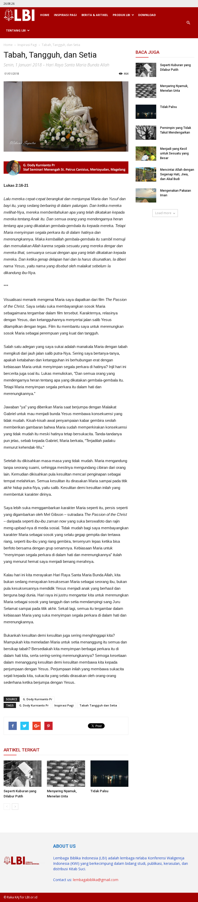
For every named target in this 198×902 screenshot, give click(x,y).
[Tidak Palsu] (109, 773)
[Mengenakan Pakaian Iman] (146, 195)
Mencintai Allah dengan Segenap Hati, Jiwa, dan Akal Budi (177, 174)
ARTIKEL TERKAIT (22, 749)
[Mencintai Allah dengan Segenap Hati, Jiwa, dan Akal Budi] (146, 174)
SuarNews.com (149, 232)
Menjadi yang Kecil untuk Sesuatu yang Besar (174, 153)
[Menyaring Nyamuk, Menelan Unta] (66, 773)
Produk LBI (121, 15)
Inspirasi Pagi (65, 15)
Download (147, 15)
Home (44, 15)
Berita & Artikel (94, 15)
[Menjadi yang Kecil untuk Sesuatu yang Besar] (146, 153)
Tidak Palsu (99, 791)
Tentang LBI (16, 30)
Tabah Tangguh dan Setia (98, 705)
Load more (163, 213)
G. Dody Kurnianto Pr (37, 699)
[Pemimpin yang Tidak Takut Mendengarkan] (146, 133)
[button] (188, 23)
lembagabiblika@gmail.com (95, 879)
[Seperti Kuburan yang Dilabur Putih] (23, 773)
